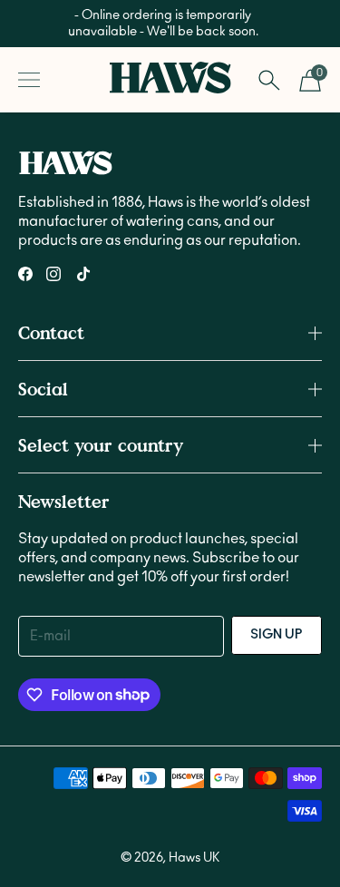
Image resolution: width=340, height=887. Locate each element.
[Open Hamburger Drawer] (29, 80)
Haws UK (194, 858)
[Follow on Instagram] (53, 274)
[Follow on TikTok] (83, 274)
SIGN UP (276, 635)
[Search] (268, 80)
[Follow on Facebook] (25, 274)
